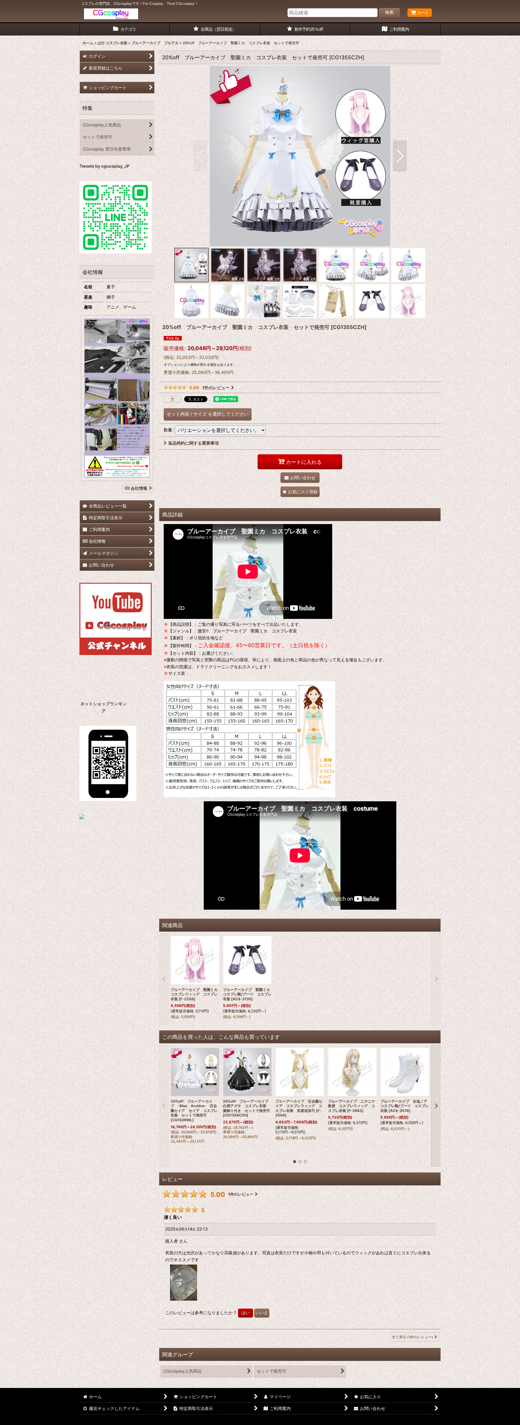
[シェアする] (172, 399)
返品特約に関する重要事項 (193, 443)
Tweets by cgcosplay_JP (104, 166)
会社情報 (139, 488)
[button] (200, 156)
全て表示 (412, 1337)
